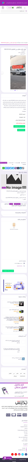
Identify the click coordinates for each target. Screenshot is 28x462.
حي (14, 373)
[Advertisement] (14, 26)
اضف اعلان (9, 458)
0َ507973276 (22, 376)
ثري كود (7, 459)
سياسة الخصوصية (24, 426)
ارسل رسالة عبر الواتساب (19, 126)
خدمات (22, 42)
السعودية (10, 7)
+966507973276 (21, 130)
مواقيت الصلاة (24, 441)
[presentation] (26, 73)
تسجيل (11, 204)
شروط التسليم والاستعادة (22, 430)
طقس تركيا (25, 439)
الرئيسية (25, 42)
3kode (17, 459)
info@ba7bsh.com (21, 450)
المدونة (25, 435)
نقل (21, 373)
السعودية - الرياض (21, 52)
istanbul (23, 448)
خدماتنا (26, 428)
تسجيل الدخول (17, 204)
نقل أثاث (18, 42)
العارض (10, 373)
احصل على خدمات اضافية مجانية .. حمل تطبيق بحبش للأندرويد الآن (16, 3)
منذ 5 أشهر (22, 195)
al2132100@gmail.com (18, 263)
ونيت (24, 373)
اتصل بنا (25, 433)
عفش (17, 373)
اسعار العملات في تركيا (23, 437)
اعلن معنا (25, 432)
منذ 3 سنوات (22, 54)
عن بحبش (25, 425)
